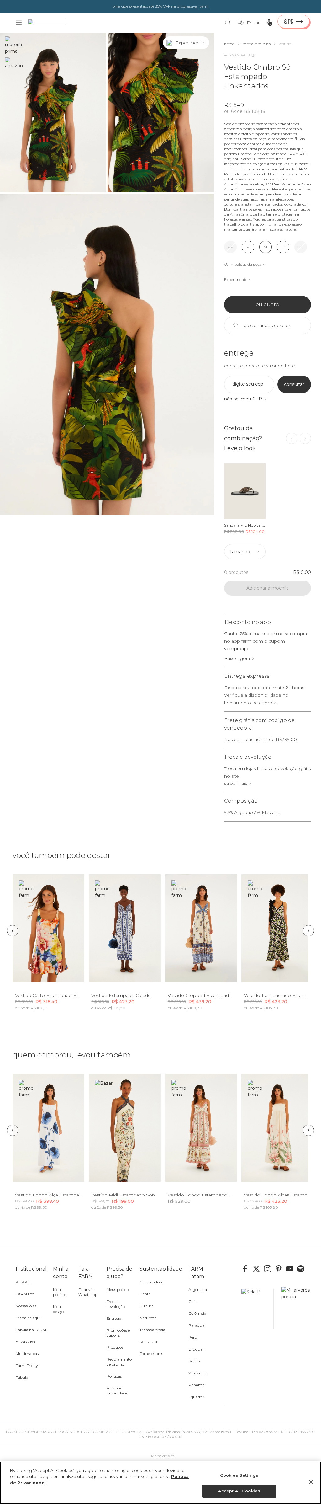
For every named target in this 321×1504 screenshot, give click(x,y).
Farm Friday (27, 1365)
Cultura (146, 1305)
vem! (204, 6)
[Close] (311, 1482)
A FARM (23, 1282)
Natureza (147, 1317)
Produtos (115, 1347)
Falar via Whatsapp (87, 1292)
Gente (144, 1294)
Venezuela (197, 1373)
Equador (196, 1396)
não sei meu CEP (243, 399)
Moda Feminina (257, 43)
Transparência (152, 1329)
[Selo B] (257, 1309)
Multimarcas (27, 1353)
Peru (192, 1337)
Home (229, 43)
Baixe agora (237, 658)
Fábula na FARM (31, 1329)
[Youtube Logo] (291, 1268)
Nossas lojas (26, 1305)
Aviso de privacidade (117, 1390)
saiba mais (235, 783)
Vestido (285, 43)
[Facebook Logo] (247, 1268)
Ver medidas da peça (242, 264)
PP (230, 246)
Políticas (114, 1376)
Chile (192, 1301)
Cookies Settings (239, 1475)
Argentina (197, 1289)
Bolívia (194, 1361)
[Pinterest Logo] (280, 1268)
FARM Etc (25, 1294)
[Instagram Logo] (269, 1268)
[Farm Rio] (50, 23)
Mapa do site (162, 1455)
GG (300, 246)
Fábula (22, 1377)
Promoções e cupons (118, 1333)
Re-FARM (148, 1341)
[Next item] (305, 438)
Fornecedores (151, 1353)
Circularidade (151, 1282)
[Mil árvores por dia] (294, 1309)
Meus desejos (59, 1309)
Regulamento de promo (119, 1362)
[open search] (229, 22)
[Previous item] (291, 438)
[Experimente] (203, 42)
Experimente (235, 279)
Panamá (196, 1385)
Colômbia (197, 1313)
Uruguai (195, 1349)
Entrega (114, 1318)
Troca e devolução (116, 1304)
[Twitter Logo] (258, 1268)
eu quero (267, 305)
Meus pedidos (59, 1292)
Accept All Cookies (239, 1490)
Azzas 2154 (25, 1341)
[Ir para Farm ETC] (293, 21)
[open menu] (19, 22)
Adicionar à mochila (267, 588)
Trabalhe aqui (28, 1317)
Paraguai (196, 1325)
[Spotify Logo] (302, 1268)
